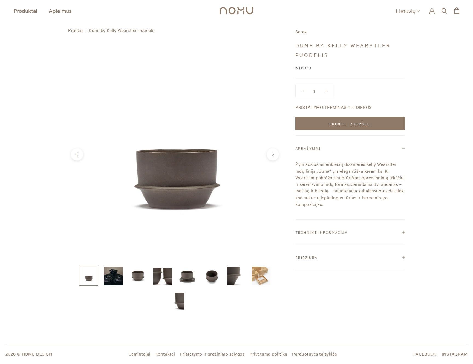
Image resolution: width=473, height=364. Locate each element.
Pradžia (76, 30)
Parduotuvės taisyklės (314, 354)
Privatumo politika (268, 354)
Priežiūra (306, 257)
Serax (301, 31)
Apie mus (60, 10)
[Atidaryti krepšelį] (456, 10)
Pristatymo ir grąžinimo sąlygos (212, 354)
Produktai (25, 10)
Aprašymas (308, 148)
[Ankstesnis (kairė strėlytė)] (77, 154)
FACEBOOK (425, 354)
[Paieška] (444, 10)
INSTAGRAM (455, 354)
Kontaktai (165, 354)
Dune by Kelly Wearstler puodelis (122, 30)
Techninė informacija (321, 232)
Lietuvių (406, 11)
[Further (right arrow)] (273, 154)
